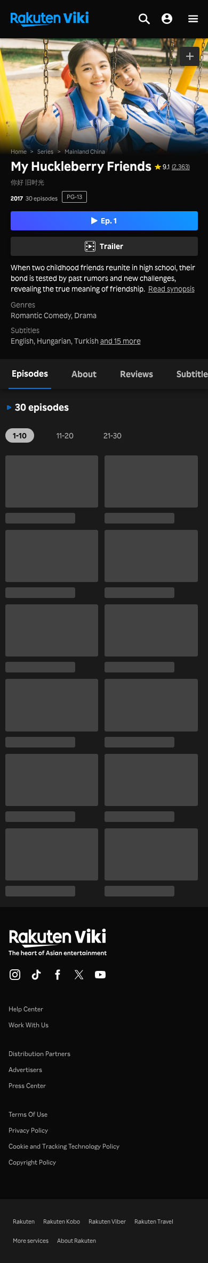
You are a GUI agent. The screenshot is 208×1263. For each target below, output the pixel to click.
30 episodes (42, 198)
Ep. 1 (109, 220)
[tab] (30, 374)
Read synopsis (171, 289)
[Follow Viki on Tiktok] (36, 978)
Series (45, 151)
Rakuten (24, 1221)
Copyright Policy (32, 1162)
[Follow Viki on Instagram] (15, 978)
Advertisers (25, 1070)
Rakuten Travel (153, 1221)
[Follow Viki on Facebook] (57, 978)
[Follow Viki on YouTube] (100, 978)
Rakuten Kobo (61, 1221)
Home (19, 151)
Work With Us (29, 1025)
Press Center (27, 1086)
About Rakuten (76, 1240)
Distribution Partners (39, 1054)
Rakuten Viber (107, 1221)
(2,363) (181, 167)
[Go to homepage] (50, 18)
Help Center (26, 1009)
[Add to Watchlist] (189, 56)
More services (31, 1240)
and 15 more (120, 341)
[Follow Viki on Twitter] (79, 978)
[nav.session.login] (166, 19)
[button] (193, 19)
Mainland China (85, 151)
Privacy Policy (28, 1130)
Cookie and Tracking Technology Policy (64, 1146)
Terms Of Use (28, 1114)
